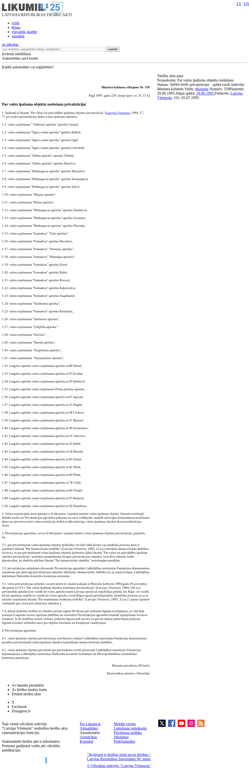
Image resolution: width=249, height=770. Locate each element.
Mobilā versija (125, 724)
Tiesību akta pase (170, 76)
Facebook (19, 707)
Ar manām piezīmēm (28, 685)
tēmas (16, 27)
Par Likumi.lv (90, 724)
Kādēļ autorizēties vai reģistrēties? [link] (28, 67)
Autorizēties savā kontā (20, 58)
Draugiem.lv (21, 711)
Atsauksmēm (90, 733)
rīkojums (201, 89)
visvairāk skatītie (24, 32)
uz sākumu (10, 44)
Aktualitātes (89, 728)
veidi (15, 23)
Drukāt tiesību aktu (26, 694)
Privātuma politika (128, 733)
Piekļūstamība (124, 741)
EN (246, 4)
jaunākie (18, 36)
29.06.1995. (205, 93)
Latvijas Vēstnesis (118, 113)
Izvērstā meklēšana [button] (16, 54)
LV (239, 4)
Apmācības (88, 737)
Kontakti (86, 741)
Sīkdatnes (121, 737)
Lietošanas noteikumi (130, 728)
